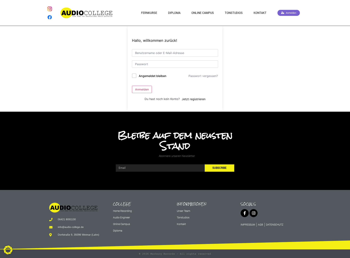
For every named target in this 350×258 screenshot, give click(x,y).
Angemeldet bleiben (152, 76)
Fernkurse (149, 13)
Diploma (174, 13)
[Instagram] (254, 213)
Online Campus (202, 13)
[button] (8, 250)
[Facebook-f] (245, 213)
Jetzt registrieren (193, 99)
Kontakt (260, 13)
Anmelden (142, 89)
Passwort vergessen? (203, 76)
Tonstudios (234, 13)
